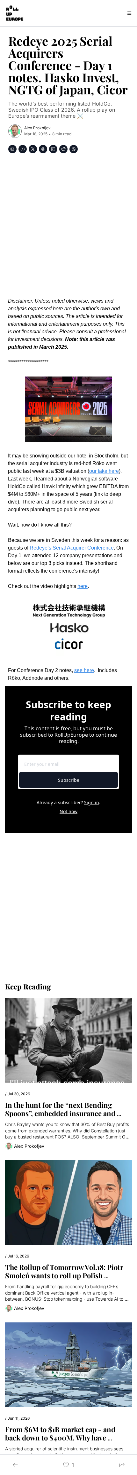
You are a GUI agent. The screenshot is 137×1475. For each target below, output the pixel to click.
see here (84, 670)
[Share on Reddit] (63, 149)
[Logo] (14, 13)
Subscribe (68, 780)
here (82, 586)
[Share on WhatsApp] (73, 149)
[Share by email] (12, 149)
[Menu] (129, 13)
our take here (104, 471)
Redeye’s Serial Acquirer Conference (72, 548)
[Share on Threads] (43, 149)
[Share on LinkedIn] (53, 149)
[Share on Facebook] (22, 149)
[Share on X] (33, 149)
